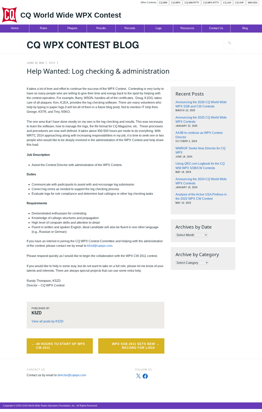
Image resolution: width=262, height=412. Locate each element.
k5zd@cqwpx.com (99, 245)
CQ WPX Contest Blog (83, 44)
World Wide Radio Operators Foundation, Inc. (51, 405)
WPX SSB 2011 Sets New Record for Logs (133, 346)
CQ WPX (175, 2)
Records (129, 28)
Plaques (72, 28)
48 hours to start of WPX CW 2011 (60, 346)
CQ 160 (227, 2)
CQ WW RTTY (192, 2)
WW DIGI (252, 2)
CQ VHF (239, 2)
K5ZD (52, 63)
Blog (245, 28)
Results (101, 28)
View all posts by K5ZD (47, 321)
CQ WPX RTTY (211, 2)
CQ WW (163, 2)
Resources (187, 28)
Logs (159, 28)
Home (15, 28)
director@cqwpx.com (72, 375)
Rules (43, 28)
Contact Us (216, 28)
